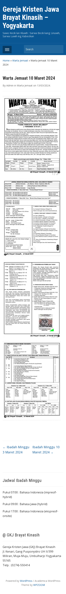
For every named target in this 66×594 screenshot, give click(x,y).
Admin (10, 85)
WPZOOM (39, 585)
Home (6, 60)
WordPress (26, 580)
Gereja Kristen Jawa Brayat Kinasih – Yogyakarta (31, 17)
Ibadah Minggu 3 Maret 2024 (16, 449)
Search (59, 49)
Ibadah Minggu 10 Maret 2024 (45, 449)
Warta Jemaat (20, 60)
